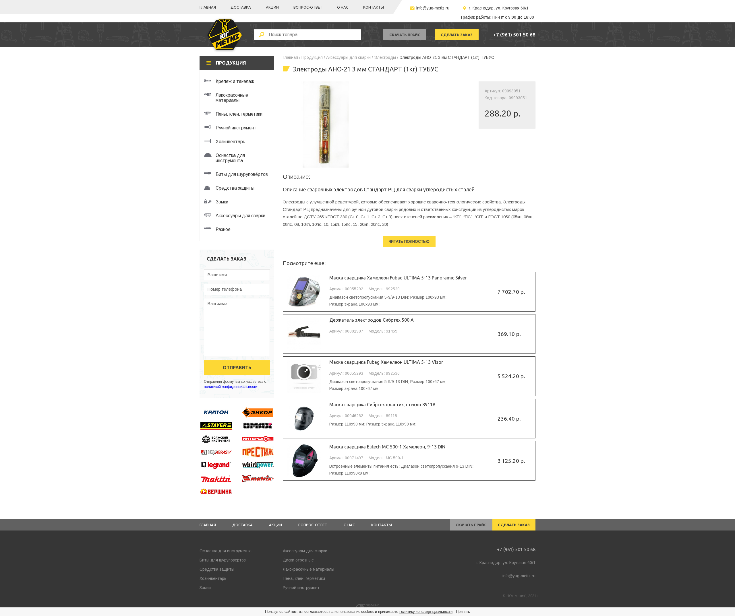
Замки (205, 587)
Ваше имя (217, 274)
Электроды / (386, 57)
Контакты (373, 7)
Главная (208, 7)
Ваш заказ (217, 303)
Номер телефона (224, 289)
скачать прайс (404, 35)
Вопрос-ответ (307, 7)
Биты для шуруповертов (223, 560)
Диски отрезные (298, 560)
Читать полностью (409, 241)
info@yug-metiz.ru (432, 8)
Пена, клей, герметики (304, 578)
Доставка (241, 7)
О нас (342, 7)
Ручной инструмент (301, 587)
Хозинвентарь (213, 578)
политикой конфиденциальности (230, 387)
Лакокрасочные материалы (308, 569)
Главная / (291, 57)
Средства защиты (217, 569)
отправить (237, 367)
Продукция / (313, 57)
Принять (463, 611)
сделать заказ (457, 35)
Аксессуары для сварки (305, 551)
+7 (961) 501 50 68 (514, 34)
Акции (272, 7)
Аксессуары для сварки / (349, 57)
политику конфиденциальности (426, 611)
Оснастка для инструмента (226, 551)
